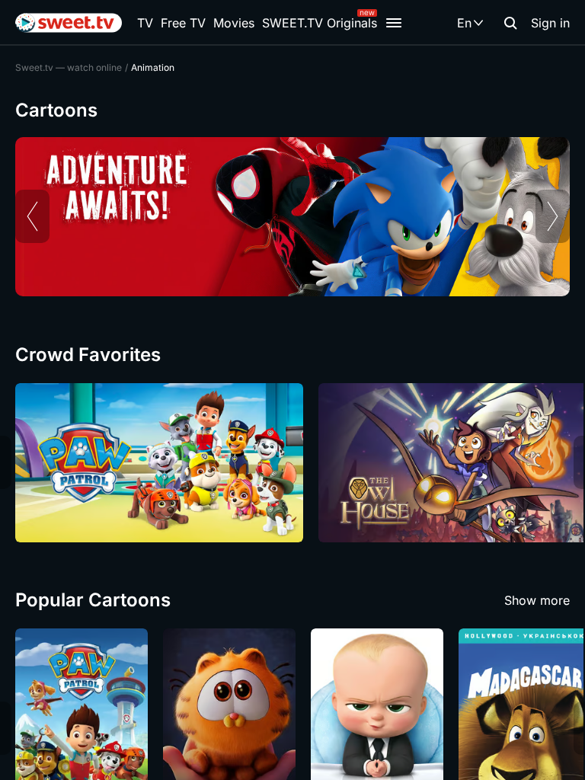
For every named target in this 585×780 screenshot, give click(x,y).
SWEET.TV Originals (319, 22)
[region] (292, 216)
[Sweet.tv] (68, 23)
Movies (233, 22)
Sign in (550, 22)
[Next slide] (552, 216)
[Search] (510, 23)
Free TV (183, 22)
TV (145, 22)
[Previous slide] (32, 216)
